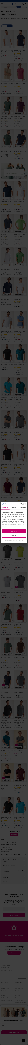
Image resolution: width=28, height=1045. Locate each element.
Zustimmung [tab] (5, 507)
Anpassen (13, 535)
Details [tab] (14, 507)
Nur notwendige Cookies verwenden (14, 540)
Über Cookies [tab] (23, 507)
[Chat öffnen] (23, 1040)
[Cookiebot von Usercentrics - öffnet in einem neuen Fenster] (20, 504)
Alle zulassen (14, 531)
